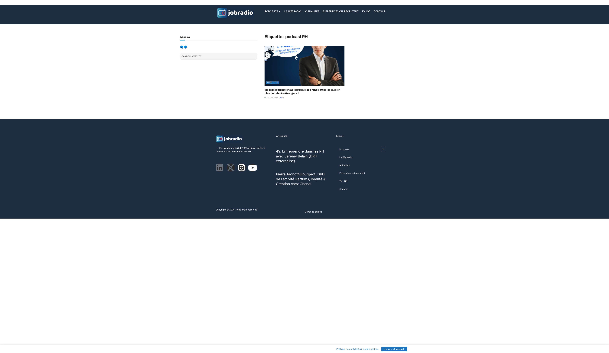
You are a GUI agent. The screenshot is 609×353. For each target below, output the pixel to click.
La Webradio (292, 11)
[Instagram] (242, 168)
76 (283, 98)
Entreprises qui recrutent (340, 11)
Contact (379, 11)
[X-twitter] (231, 168)
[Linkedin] (220, 168)
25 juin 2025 (272, 98)
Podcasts (271, 11)
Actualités (311, 11)
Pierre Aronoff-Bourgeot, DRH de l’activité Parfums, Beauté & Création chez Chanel (301, 179)
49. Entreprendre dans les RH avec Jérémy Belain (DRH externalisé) (300, 156)
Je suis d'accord (394, 349)
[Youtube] (252, 168)
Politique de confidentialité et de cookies (357, 349)
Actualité (272, 83)
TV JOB (366, 11)
